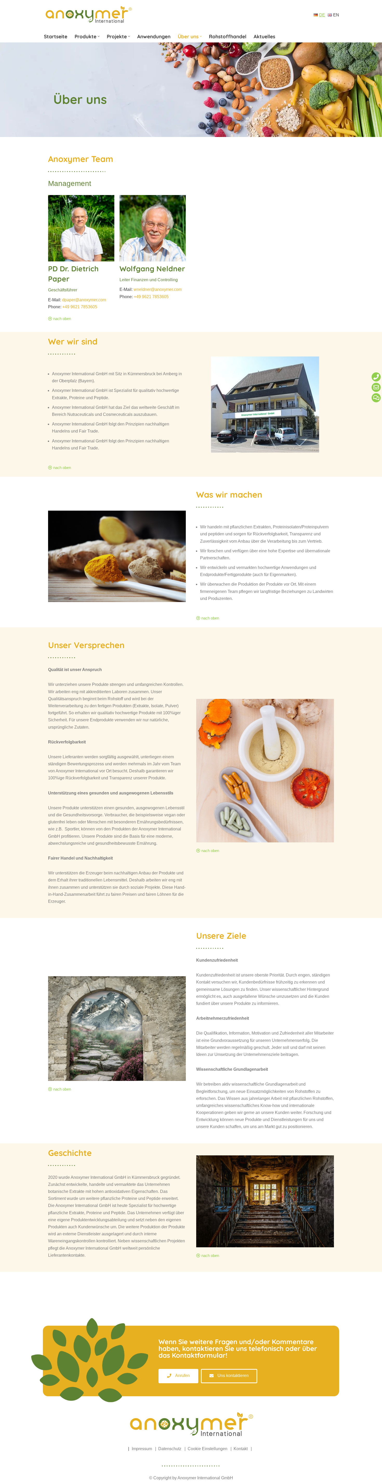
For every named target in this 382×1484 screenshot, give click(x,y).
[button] (99, 36)
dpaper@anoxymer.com (84, 300)
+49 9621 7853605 (79, 307)
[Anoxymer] (88, 15)
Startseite (55, 36)
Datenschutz (169, 1449)
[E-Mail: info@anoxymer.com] (376, 387)
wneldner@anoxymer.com (158, 289)
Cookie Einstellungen (207, 1449)
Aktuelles (264, 36)
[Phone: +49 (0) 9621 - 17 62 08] (376, 376)
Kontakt (241, 1449)
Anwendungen (153, 36)
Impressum (142, 1449)
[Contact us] (376, 397)
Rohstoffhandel (227, 36)
